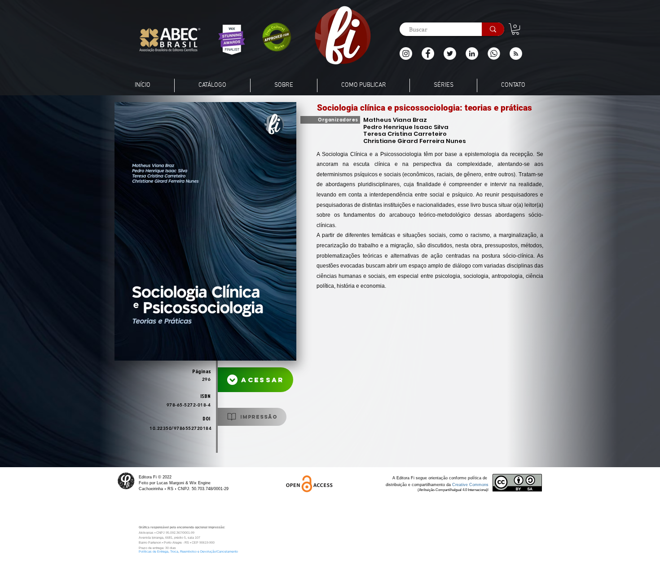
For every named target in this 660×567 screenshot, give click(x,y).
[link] (515, 29)
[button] (516, 53)
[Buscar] (493, 29)
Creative (460, 484)
